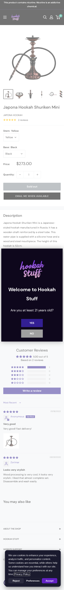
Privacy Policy (22, 574)
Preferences (33, 580)
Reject (16, 580)
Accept (49, 580)
